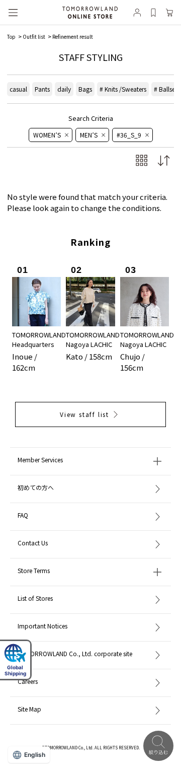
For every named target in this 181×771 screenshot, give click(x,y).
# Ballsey (166, 89)
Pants (42, 89)
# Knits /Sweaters (123, 89)
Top (11, 36)
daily (64, 89)
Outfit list (34, 36)
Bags (85, 89)
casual (18, 89)
